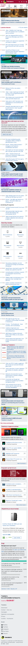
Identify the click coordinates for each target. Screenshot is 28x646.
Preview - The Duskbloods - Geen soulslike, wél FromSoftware (14, 324)
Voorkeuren (10, 618)
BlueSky (5, 624)
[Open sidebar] (27, 4)
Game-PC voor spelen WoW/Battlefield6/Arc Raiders (14, 448)
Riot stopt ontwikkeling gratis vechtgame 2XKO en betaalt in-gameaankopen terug (13, 141)
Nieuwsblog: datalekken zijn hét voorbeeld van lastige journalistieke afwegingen (15, 264)
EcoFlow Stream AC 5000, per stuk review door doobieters (12, 524)
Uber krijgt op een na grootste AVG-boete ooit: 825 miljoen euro (15, 98)
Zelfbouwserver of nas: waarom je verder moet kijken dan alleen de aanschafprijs (15, 348)
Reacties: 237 (14, 588)
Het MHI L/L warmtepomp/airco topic (14, 489)
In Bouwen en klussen (11, 485)
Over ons (9, 610)
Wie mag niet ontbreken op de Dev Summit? (12, 122)
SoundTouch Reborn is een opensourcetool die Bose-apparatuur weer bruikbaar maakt (15, 51)
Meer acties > (23, 360)
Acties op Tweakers (8, 345)
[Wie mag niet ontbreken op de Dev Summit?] (14, 115)
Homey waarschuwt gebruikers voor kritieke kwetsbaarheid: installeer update (15, 340)
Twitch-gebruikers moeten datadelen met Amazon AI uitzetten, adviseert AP (15, 370)
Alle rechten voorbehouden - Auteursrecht (12, 642)
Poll (2, 544)
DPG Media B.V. (19, 641)
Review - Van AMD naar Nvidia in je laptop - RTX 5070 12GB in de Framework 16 (14, 201)
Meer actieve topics (21, 504)
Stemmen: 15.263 (5, 588)
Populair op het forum (8, 468)
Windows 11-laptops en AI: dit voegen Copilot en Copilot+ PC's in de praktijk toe (16, 353)
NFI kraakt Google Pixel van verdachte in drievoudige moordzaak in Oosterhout (15, 320)
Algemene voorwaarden (7, 614)
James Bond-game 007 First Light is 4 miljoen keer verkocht (15, 159)
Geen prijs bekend (6, 56)
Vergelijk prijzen (3, 5)
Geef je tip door (7, 134)
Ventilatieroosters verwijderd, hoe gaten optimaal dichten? (14, 484)
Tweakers (3, 641)
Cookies (3, 618)
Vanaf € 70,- (5, 391)
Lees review (17, 537)
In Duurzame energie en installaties (14, 491)
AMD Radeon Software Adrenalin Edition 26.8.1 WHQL (14, 334)
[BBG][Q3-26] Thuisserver (12, 453)
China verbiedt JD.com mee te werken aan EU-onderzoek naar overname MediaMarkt (14, 386)
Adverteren (4, 607)
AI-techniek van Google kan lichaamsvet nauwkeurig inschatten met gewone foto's (14, 381)
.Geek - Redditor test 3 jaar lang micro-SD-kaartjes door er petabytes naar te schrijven (15, 32)
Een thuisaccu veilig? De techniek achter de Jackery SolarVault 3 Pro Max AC (15, 357)
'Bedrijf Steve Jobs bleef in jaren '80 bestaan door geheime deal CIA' (15, 269)
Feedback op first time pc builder (14, 442)
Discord (5, 633)
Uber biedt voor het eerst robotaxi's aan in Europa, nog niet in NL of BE (15, 150)
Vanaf (7, 534)
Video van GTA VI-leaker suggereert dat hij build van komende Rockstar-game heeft (15, 365)
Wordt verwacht (6, 10)
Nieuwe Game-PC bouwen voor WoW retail (14, 459)
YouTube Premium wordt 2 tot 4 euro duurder (15, 208)
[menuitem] (19, 1)
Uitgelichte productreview (10, 509)
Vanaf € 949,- (5, 164)
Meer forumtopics (21, 463)
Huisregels (4, 612)
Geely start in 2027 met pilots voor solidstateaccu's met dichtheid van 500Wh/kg (14, 102)
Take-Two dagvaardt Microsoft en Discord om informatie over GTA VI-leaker (15, 37)
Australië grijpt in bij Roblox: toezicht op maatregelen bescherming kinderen (15, 273)
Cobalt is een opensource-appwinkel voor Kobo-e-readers (15, 41)
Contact (3, 610)
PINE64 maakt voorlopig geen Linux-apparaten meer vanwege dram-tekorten (15, 279)
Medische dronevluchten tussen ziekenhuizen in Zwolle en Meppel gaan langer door (14, 375)
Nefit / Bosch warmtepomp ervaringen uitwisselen (14, 495)
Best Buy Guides (6, 223)
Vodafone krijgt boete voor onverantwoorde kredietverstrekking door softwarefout (15, 329)
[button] (2, 1)
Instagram (6, 629)
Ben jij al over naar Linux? (8, 545)
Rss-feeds (6, 631)
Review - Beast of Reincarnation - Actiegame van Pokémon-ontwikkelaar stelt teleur (14, 146)
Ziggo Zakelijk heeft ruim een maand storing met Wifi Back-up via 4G (15, 196)
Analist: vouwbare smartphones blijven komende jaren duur (14, 283)
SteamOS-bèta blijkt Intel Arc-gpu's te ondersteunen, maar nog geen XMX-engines (14, 108)
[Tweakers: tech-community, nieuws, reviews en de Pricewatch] (8, 1)
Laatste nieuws (5, 27)
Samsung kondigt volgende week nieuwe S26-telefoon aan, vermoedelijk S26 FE (14, 212)
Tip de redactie (23, 27)
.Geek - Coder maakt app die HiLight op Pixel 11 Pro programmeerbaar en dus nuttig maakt (15, 93)
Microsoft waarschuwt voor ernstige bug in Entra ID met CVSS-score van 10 (15, 46)
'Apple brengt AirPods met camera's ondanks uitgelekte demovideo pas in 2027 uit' (15, 218)
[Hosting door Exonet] (7, 600)
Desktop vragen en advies (9, 426)
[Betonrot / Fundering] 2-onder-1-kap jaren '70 (14, 500)
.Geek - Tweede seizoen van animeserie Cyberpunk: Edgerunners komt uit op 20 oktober (15, 155)
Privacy (3, 616)
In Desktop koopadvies (11, 444)
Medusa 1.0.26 (9, 88)
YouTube (5, 627)
